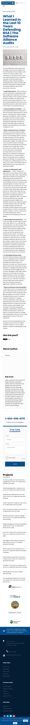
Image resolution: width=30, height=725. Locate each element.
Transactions (6, 693)
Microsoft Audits (14, 47)
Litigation (5, 691)
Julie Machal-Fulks (7, 708)
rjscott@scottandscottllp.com (13, 655)
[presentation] (15, 458)
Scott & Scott (6, 666)
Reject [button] (15, 723)
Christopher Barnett (8, 711)
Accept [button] (25, 720)
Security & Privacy (7, 696)
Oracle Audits (6, 676)
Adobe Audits (6, 671)
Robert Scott (6, 706)
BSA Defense (6, 669)
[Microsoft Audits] (8, 3)
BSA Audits (7, 47)
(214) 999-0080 (21, 3)
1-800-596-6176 (15, 418)
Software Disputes (7, 686)
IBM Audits (5, 674)
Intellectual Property (8, 689)
